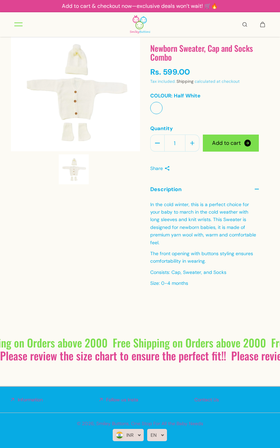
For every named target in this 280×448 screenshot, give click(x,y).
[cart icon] (262, 24)
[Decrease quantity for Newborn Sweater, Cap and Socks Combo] (157, 143)
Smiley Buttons (112, 423)
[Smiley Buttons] (140, 24)
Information (30, 400)
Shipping (185, 81)
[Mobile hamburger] (18, 24)
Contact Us (206, 400)
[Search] (244, 24)
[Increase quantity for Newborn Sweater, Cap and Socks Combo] (192, 143)
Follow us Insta (122, 400)
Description (166, 189)
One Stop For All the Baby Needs (167, 423)
